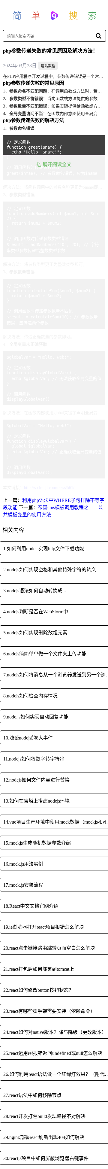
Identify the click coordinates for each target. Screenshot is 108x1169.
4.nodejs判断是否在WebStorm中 (35, 611)
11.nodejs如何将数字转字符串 (33, 758)
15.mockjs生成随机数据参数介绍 (37, 843)
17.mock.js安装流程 (23, 885)
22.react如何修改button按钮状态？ (38, 990)
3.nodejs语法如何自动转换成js (34, 590)
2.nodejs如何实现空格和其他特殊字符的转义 (49, 569)
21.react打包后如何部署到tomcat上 (38, 969)
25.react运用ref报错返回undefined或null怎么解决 (52, 1053)
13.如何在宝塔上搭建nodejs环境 (36, 800)
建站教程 (48, 66)
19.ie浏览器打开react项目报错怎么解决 (43, 927)
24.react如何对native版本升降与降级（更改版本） (54, 1032)
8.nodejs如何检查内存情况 (30, 695)
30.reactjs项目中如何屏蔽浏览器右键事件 (45, 1158)
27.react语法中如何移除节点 (32, 1095)
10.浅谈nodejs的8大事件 (28, 737)
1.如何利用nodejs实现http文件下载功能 (43, 548)
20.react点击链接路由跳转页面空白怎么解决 (49, 948)
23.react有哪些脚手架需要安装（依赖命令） (49, 1011)
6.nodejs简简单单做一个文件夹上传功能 (44, 653)
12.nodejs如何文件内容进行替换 (36, 779)
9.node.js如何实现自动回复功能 (35, 716)
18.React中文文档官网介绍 (30, 906)
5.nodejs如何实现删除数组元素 (35, 632)
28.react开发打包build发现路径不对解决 (44, 1116)
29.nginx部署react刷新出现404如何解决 (43, 1137)
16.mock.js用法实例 (23, 864)
